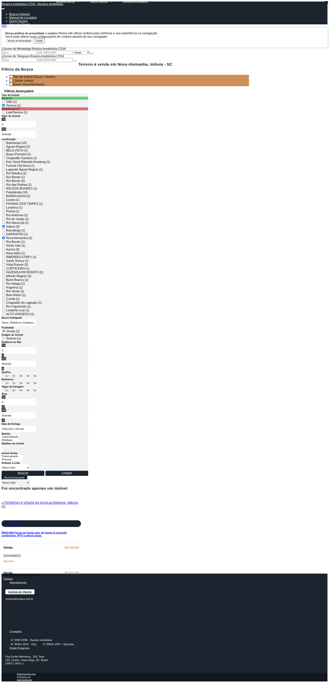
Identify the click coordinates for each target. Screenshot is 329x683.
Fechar (326, 2)
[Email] (8, 620)
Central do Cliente (20, 591)
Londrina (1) (14, 207)
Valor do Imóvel (11, 116)
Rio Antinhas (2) (17, 215)
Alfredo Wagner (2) (18, 276)
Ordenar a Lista (11, 462)
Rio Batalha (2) (16, 173)
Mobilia (6, 433)
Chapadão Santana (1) (21, 158)
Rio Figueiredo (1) (18, 306)
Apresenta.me (26, 674)
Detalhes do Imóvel (13, 443)
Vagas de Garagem (13, 386)
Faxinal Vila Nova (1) (20, 165)
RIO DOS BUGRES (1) (21, 188)
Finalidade (8, 327)
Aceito (39, 41)
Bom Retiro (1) (16, 295)
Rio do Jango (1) (17, 219)
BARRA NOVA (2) (18, 196)
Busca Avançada (14, 477)
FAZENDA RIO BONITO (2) (24, 272)
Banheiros (8, 379)
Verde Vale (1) (15, 245)
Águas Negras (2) (18, 146)
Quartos (6, 372)
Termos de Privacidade (19, 41)
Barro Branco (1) (17, 279)
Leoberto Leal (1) (17, 310)
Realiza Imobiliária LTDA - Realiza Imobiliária (32, 4)
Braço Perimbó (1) (18, 154)
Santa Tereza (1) (17, 260)
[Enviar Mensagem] (75, 60)
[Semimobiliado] (10, 437)
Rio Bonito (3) (15, 181)
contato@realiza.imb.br (19, 598)
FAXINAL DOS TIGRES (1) (24, 203)
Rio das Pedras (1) (18, 184)
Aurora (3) (12, 249)
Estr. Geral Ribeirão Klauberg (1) (28, 161)
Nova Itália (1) (15, 253)
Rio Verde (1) (15, 291)
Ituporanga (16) (16, 142)
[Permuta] (12, 459)
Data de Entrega (11, 423)
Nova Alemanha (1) (19, 238)
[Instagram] (8, 626)
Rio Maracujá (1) (17, 222)
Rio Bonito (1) (15, 177)
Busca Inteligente (12, 317)
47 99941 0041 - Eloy (24, 644)
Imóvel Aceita (10, 453)
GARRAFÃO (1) (17, 234)
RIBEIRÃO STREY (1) (21, 257)
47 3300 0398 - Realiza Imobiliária (31, 640)
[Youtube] (8, 613)
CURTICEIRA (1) (17, 268)
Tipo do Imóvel (10, 95)
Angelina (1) (14, 287)
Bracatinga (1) (15, 230)
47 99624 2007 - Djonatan (58, 644)
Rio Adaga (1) (15, 283)
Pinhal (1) (12, 211)
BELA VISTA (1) (17, 150)
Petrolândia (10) (17, 192)
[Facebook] (8, 606)
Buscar (23, 473)
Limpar (66, 473)
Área (4, 393)
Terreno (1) (13, 105)
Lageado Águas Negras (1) (24, 169)
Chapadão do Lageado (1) (24, 302)
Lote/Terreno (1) (16, 112)
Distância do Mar (11, 342)
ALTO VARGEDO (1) (20, 314)
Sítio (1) (11, 101)
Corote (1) (13, 298)
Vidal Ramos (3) (17, 264)
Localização (9, 139)
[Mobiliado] (10, 440)
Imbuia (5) (13, 226)
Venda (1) (12, 331)
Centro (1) (13, 200)
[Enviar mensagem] (92, 53)
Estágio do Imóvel (12, 334)
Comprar (8, 578)
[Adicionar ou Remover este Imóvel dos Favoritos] (4, 517)
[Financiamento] (12, 456)
